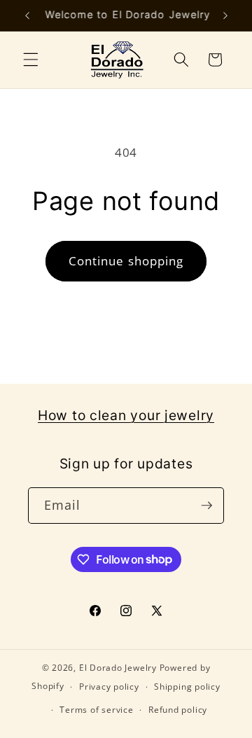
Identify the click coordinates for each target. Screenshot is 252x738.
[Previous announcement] (27, 15)
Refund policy (177, 710)
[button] (31, 59)
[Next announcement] (225, 15)
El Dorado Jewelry (118, 668)
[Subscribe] (206, 505)
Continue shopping (126, 261)
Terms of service (96, 710)
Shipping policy (187, 686)
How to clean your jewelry (126, 415)
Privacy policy (109, 686)
